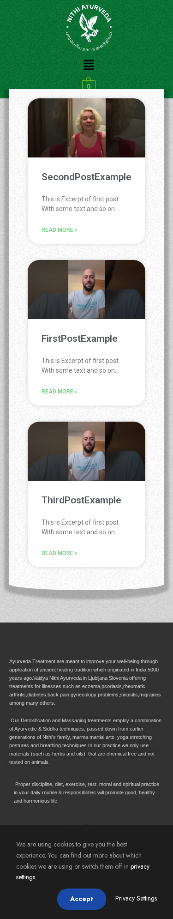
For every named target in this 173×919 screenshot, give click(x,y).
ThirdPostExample (81, 500)
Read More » (60, 230)
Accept (81, 898)
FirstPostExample (80, 338)
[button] (88, 65)
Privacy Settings (136, 898)
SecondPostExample (86, 176)
